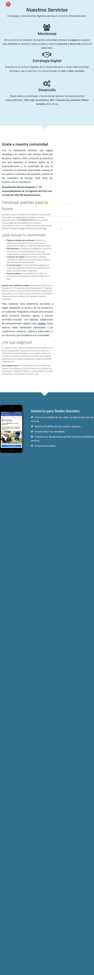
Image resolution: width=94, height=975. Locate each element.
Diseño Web (76, 12)
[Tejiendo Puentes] (8, 4)
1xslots (41, 323)
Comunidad (76, 19)
